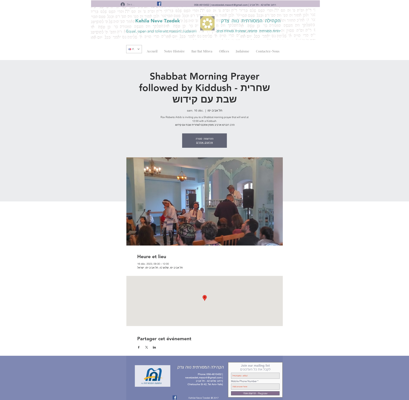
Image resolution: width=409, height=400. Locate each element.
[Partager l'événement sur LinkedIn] (154, 347)
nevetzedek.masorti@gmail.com (229, 4)
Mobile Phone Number (244, 381)
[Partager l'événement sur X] (146, 347)
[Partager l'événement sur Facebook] (138, 347)
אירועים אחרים (204, 142)
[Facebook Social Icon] (159, 4)
